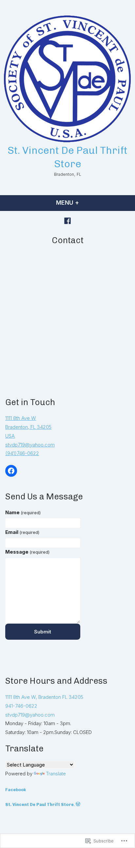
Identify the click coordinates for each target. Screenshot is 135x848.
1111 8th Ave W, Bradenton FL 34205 (44, 697)
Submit (42, 632)
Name (23, 512)
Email (22, 532)
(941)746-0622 (22, 453)
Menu (85, 202)
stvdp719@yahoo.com (30, 445)
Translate (56, 773)
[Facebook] (67, 220)
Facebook (15, 789)
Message (27, 552)
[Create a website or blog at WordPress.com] (78, 804)
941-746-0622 (21, 706)
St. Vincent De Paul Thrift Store (39, 804)
